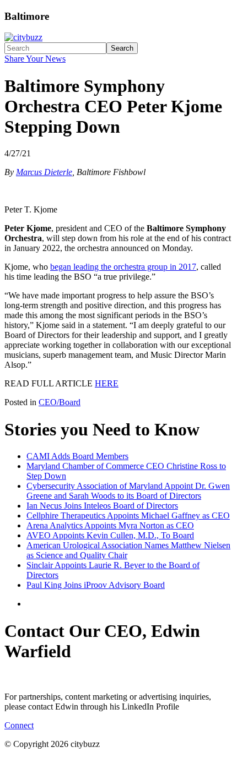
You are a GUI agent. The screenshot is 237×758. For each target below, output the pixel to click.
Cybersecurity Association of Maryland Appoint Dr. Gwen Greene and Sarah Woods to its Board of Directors (128, 490)
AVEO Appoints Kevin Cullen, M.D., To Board (110, 535)
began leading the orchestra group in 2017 (123, 266)
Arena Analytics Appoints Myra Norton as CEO (110, 525)
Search (122, 48)
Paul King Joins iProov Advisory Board (95, 585)
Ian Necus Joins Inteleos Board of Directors (102, 505)
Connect (19, 725)
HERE (106, 383)
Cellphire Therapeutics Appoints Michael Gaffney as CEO (128, 515)
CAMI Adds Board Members (77, 456)
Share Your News (35, 58)
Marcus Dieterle (44, 172)
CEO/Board (59, 402)
